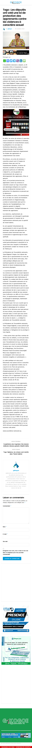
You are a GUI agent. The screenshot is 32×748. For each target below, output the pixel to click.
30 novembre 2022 (19, 28)
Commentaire (7, 506)
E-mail (5, 534)
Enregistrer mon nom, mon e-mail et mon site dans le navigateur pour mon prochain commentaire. (15, 552)
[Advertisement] (16, 584)
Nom (5, 526)
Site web (5, 541)
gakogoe (10, 28)
